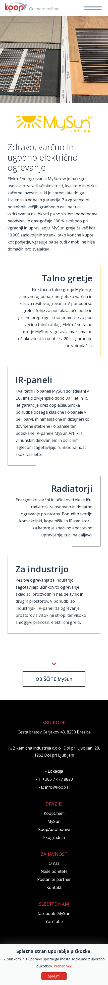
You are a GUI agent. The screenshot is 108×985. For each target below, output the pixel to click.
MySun (54, 821)
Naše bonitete (54, 871)
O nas (54, 863)
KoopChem (54, 813)
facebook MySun (54, 913)
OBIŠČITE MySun (54, 679)
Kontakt (54, 887)
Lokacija (55, 771)
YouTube (54, 921)
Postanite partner (54, 879)
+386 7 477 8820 (57, 779)
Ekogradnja (54, 837)
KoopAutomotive (54, 829)
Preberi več (63, 966)
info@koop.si (57, 787)
